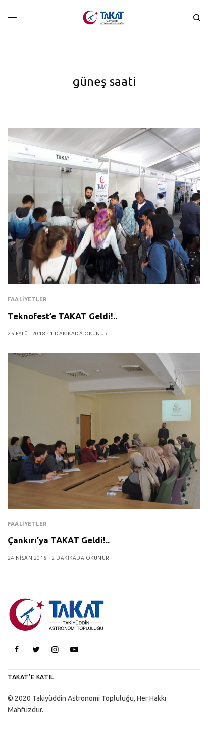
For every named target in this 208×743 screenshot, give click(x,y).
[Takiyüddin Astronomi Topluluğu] (104, 17)
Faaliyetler (27, 299)
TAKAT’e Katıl (31, 677)
